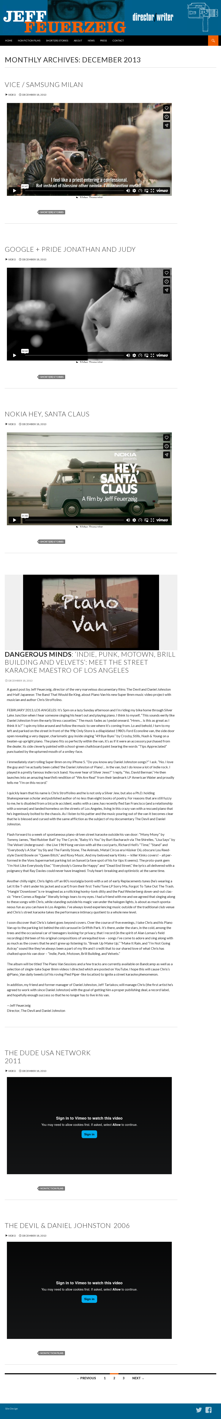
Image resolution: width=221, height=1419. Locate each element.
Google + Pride (70, 249)
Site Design (11, 1408)
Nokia (47, 414)
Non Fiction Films (29, 40)
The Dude (48, 1057)
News (91, 40)
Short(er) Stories (57, 40)
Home (8, 40)
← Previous (86, 1378)
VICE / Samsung (44, 84)
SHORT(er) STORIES (52, 212)
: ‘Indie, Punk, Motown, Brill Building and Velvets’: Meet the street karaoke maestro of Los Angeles (90, 662)
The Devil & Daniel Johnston (67, 1225)
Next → (138, 1378)
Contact (118, 40)
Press (103, 40)
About (78, 40)
